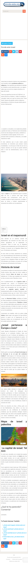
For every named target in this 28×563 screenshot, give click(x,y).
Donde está (9, 557)
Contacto (8, 559)
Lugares (5, 43)
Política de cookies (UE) (14, 561)
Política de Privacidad (17, 559)
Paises (10, 43)
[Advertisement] (14, 27)
